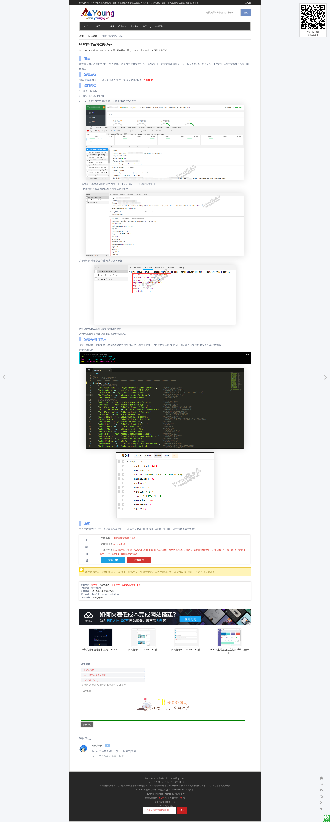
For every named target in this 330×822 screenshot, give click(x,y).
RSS (182, 778)
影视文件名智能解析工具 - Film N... (100, 649)
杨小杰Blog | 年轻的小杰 (156, 778)
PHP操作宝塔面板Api (95, 44)
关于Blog (147, 26)
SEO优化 (110, 26)
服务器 (88, 80)
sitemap (160, 805)
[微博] (322, 784)
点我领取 (148, 80)
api (151, 50)
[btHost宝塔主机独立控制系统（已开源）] (229, 637)
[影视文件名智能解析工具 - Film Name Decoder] (100, 637)
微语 (98, 26)
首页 (86, 26)
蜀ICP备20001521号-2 (165, 801)
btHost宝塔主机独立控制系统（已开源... (229, 651)
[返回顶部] (322, 809)
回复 (121, 756)
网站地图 (169, 805)
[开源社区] (322, 790)
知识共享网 (97, 745)
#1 (94, 756)
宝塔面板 (159, 26)
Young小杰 (87, 50)
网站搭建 (134, 26)
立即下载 (113, 559)
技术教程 (122, 26)
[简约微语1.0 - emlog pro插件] (186, 637)
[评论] (322, 796)
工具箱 (248, 2)
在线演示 (139, 559)
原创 (156, 50)
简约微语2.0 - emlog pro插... (143, 649)
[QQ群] (322, 778)
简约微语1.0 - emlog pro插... (186, 649)
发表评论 (87, 724)
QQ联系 (173, 778)
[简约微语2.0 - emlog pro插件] (143, 637)
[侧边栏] (322, 802)
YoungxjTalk (97, 597)
